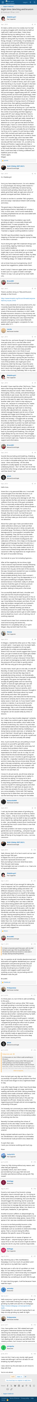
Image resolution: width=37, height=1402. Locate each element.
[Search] (35, 2)
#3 (35, 288)
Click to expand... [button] (18, 1071)
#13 (35, 995)
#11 (35, 881)
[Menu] (2, 2)
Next (19, 1377)
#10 (35, 850)
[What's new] (30, 2)
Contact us (4, 1398)
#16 (35, 1189)
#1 (35, 24)
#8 (35, 639)
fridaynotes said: (7, 1054)
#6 (35, 452)
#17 (35, 1256)
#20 (35, 1354)
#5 (35, 383)
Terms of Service (14, 1398)
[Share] (32, 24)
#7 (35, 484)
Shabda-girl (6, 12)
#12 (35, 944)
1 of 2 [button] (12, 1377)
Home (3, 1400)
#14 (35, 1050)
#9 (35, 808)
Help (32, 1398)
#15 (35, 1162)
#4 (35, 337)
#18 (35, 1296)
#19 (35, 1325)
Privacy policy (25, 1398)
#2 (35, 173)
